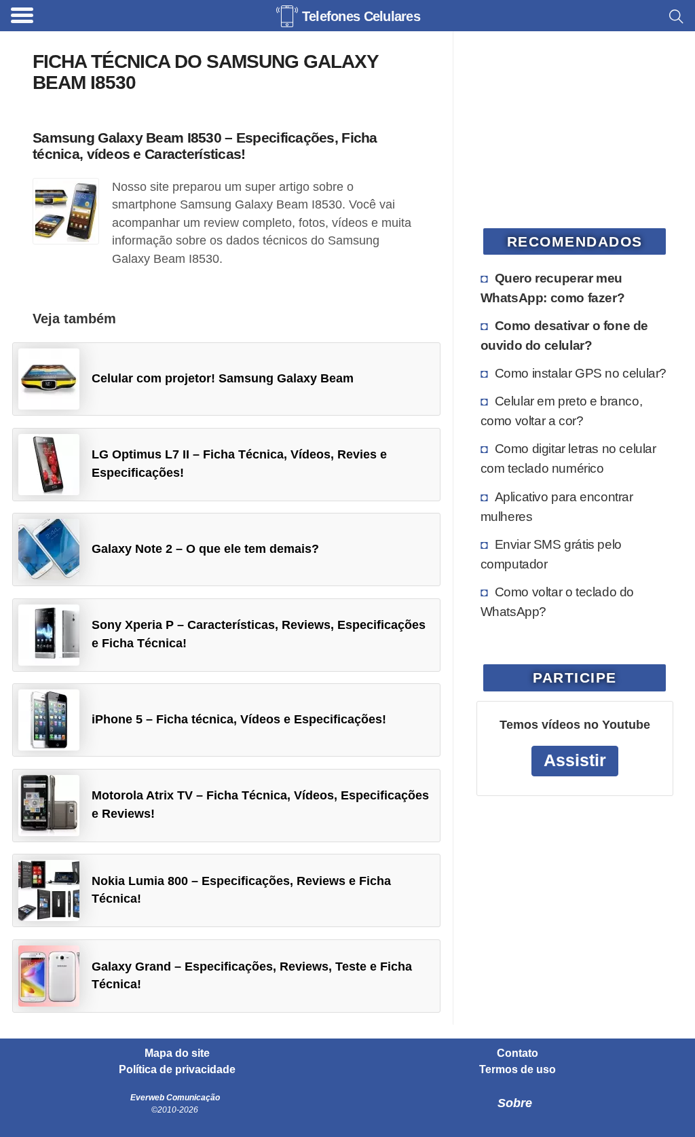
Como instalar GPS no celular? (580, 372)
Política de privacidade (177, 1069)
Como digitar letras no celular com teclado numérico (568, 458)
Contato (517, 1053)
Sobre (514, 1103)
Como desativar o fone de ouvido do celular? (564, 335)
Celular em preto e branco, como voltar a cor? (562, 410)
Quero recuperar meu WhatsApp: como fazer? (553, 287)
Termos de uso (517, 1069)
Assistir (575, 760)
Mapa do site (177, 1053)
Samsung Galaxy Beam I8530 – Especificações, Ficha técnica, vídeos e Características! (205, 145)
